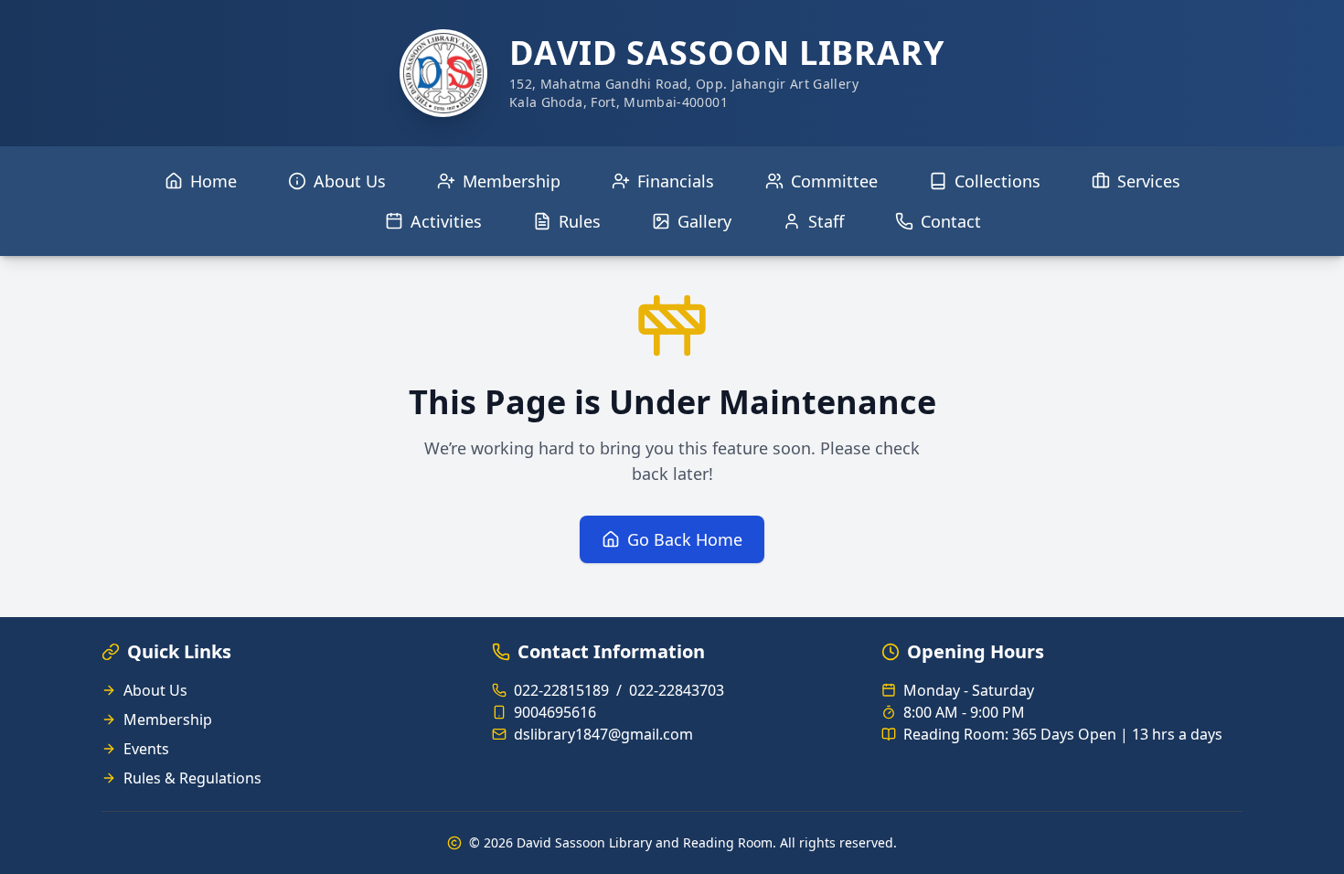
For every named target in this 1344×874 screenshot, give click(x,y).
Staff (826, 221)
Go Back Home (684, 539)
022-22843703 (676, 690)
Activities (446, 221)
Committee (834, 181)
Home (213, 181)
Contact (951, 221)
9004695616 (555, 712)
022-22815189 (561, 690)
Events (146, 749)
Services (1148, 181)
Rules (580, 221)
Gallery (704, 221)
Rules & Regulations (192, 778)
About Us (350, 181)
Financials (675, 181)
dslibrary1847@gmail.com (603, 734)
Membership (511, 181)
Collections (997, 181)
